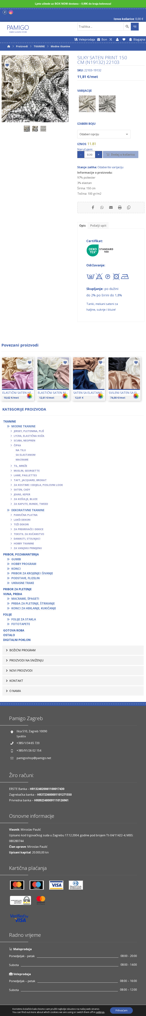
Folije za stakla (23, 619)
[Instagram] (11, 12)
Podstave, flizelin (25, 578)
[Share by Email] (110, 207)
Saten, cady (22, 489)
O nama (15, 691)
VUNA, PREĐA (12, 594)
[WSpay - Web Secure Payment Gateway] (22, 901)
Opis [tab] (82, 226)
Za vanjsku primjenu (28, 548)
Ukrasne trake (22, 583)
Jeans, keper (22, 494)
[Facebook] (5, 12)
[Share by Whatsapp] (102, 207)
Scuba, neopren (24, 440)
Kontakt (16, 681)
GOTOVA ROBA (13, 630)
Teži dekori (21, 524)
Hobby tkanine (24, 543)
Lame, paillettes (25, 475)
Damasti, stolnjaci (27, 538)
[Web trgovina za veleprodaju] (111, 39)
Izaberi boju (86, 123)
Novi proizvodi (21, 671)
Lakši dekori (22, 519)
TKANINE (9, 421)
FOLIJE (7, 614)
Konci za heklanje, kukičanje (33, 608)
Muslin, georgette (27, 470)
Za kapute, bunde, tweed (31, 504)
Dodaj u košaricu (123, 154)
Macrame (22, 459)
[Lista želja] (124, 39)
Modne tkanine (23, 426)
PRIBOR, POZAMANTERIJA (21, 554)
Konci (16, 569)
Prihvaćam (121, 1010)
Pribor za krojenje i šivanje (32, 573)
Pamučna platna (26, 515)
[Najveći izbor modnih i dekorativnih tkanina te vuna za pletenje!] (18, 29)
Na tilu (21, 450)
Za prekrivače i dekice (28, 529)
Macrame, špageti (25, 599)
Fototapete (20, 624)
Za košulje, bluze (26, 499)
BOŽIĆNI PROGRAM (22, 650)
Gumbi (16, 559)
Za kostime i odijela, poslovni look (38, 485)
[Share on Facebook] (93, 207)
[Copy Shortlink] (128, 207)
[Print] (119, 207)
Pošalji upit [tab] (98, 226)
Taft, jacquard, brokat (30, 480)
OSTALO (9, 635)
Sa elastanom (25, 454)
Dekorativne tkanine (27, 510)
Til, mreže (20, 465)
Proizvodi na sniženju (26, 660)
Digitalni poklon (17, 640)
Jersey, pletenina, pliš (29, 431)
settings (100, 1012)
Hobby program (23, 564)
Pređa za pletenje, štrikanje (33, 603)
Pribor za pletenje (17, 589)
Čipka (17, 445)
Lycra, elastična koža (29, 436)
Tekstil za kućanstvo (29, 534)
